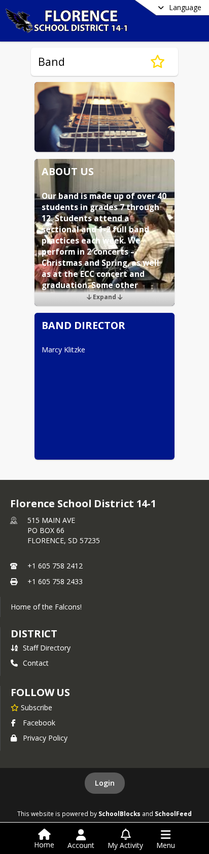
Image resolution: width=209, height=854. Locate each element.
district (34, 633)
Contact (36, 663)
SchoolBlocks (119, 813)
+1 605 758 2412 (55, 566)
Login (105, 783)
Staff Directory (47, 648)
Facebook (39, 722)
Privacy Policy (45, 738)
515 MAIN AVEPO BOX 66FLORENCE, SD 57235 (63, 530)
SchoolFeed (173, 813)
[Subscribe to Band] (157, 62)
